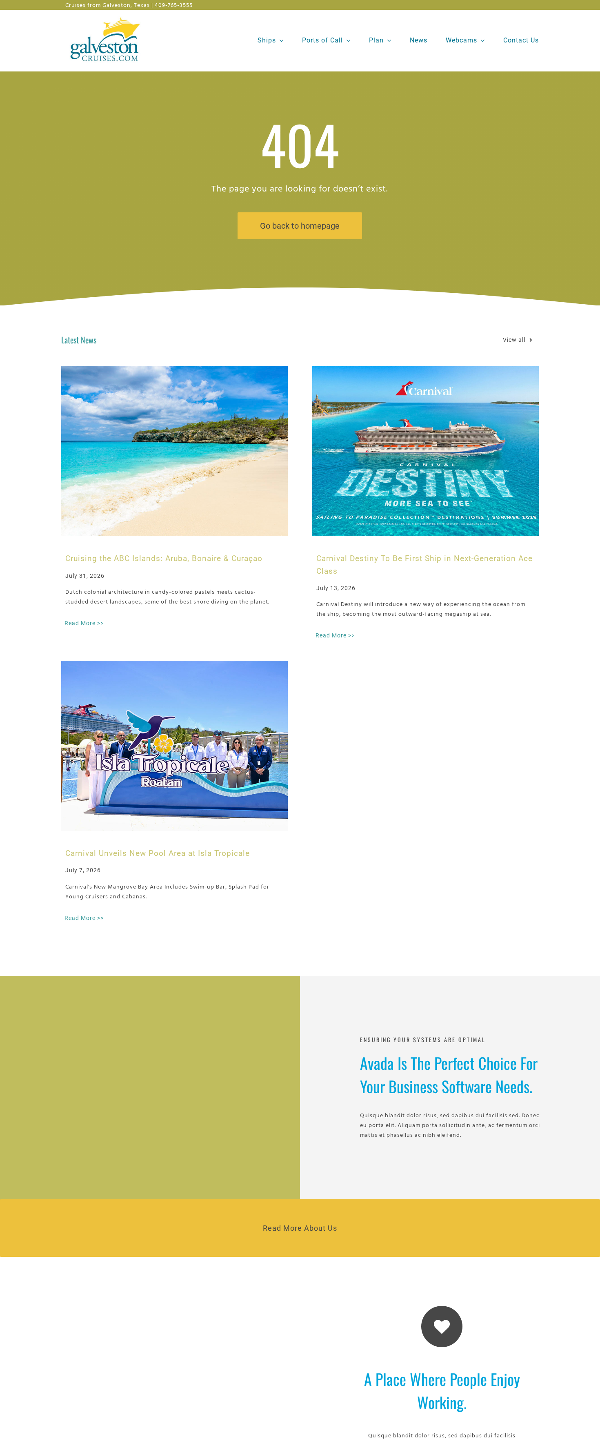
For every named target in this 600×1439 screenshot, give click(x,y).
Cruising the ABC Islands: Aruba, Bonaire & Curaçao (163, 558)
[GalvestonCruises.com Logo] (107, 16)
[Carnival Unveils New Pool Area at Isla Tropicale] (174, 746)
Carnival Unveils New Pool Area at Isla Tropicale (157, 853)
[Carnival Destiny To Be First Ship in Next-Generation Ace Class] (425, 451)
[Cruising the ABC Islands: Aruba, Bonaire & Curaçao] (174, 451)
